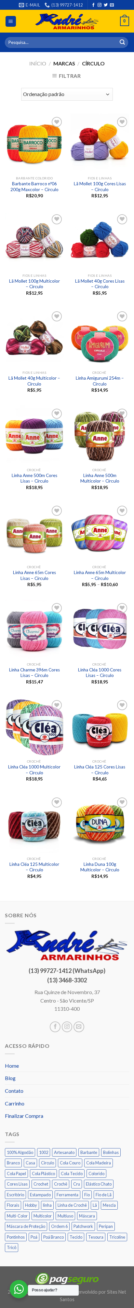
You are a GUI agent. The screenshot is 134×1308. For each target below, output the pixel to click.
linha (47, 1205)
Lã (95, 1205)
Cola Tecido (72, 1173)
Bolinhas (111, 1152)
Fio (87, 1194)
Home (12, 1065)
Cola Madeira (98, 1162)
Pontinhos (16, 1237)
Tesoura (95, 1237)
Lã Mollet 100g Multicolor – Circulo (34, 283)
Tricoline (117, 1237)
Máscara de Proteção (26, 1226)
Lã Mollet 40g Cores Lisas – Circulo (100, 283)
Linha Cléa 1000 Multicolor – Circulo (34, 769)
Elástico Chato (99, 1184)
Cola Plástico (43, 1173)
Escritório (15, 1194)
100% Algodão (20, 1152)
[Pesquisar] (122, 42)
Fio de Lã (104, 1194)
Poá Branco (53, 1237)
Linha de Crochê (72, 1205)
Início (37, 63)
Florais (13, 1205)
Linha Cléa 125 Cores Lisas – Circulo (99, 769)
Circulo (47, 1162)
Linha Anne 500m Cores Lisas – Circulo (34, 478)
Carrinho (14, 1103)
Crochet (41, 1184)
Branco (13, 1162)
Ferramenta (67, 1194)
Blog (10, 1078)
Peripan (106, 1226)
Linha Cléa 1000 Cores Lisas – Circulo (99, 672)
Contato (14, 1091)
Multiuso (65, 1215)
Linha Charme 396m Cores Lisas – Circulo (34, 672)
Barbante (88, 1152)
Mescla (109, 1205)
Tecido (76, 1237)
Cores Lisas (17, 1184)
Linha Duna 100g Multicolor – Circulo (99, 867)
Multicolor (43, 1215)
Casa (30, 1162)
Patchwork (83, 1226)
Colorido (96, 1173)
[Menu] (11, 21)
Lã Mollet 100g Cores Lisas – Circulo (100, 186)
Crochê (60, 1184)
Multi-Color (17, 1215)
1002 (43, 1152)
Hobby (31, 1205)
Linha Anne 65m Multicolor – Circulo (100, 575)
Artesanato (64, 1152)
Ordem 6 (59, 1226)
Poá (34, 1237)
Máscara (87, 1215)
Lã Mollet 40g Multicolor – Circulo (34, 381)
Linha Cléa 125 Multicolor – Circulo (34, 867)
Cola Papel (16, 1173)
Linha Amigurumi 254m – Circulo (100, 381)
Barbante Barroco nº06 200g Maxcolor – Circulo (34, 186)
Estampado (40, 1194)
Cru (76, 1184)
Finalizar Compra (24, 1116)
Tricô (11, 1247)
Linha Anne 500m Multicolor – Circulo (99, 478)
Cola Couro (70, 1162)
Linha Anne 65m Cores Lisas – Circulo (34, 575)
